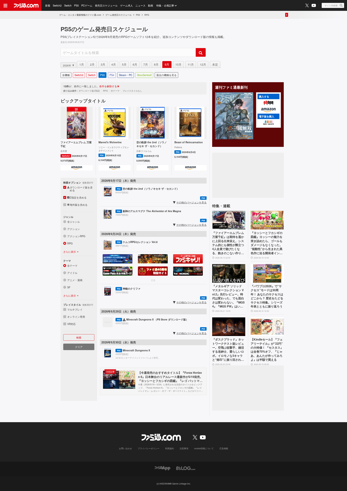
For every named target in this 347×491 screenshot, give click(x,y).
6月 (135, 64)
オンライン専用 (76, 316)
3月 (103, 64)
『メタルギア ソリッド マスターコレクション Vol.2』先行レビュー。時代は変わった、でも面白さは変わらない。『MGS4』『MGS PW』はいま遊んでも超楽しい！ (228, 296)
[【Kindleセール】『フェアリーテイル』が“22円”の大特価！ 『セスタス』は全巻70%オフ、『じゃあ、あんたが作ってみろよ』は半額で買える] (267, 326)
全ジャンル (73, 221)
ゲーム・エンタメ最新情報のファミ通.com (80, 14)
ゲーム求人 (126, 5)
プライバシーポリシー (148, 448)
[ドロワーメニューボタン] (5, 5)
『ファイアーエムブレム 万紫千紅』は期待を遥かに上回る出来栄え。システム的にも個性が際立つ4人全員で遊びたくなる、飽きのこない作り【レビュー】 (228, 243)
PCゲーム (86, 5)
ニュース (140, 5)
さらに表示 (69, 251)
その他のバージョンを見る (191, 202)
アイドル (72, 272)
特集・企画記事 (165, 5)
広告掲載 (223, 448)
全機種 (66, 75)
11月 (191, 64)
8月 (156, 64)
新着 (47, 5)
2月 (92, 64)
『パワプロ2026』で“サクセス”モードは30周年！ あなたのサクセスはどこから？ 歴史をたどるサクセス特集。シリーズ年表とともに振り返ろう (267, 296)
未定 (215, 64)
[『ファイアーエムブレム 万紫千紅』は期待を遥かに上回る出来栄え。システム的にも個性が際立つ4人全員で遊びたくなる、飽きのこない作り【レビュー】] (228, 220)
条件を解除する (108, 86)
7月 (145, 64)
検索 (78, 337)
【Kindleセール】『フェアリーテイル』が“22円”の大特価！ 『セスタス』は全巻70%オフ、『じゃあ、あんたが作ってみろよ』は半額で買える (267, 349)
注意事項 (184, 448)
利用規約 (169, 448)
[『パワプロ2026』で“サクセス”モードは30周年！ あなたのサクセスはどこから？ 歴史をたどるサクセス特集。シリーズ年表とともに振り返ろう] (267, 273)
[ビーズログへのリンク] (185, 468)
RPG (70, 243)
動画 (150, 5)
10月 (178, 64)
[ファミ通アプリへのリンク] (162, 468)
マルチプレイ (74, 309)
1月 (81, 64)
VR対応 (71, 323)
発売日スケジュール (106, 5)
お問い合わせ (125, 448)
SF (68, 287)
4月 (113, 64)
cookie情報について (204, 448)
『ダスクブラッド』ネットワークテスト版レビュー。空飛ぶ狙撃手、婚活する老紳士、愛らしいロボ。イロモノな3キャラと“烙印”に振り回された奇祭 (228, 349)
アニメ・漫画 (74, 280)
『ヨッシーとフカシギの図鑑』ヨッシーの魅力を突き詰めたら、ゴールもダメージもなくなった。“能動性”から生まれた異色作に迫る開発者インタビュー (266, 243)
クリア (79, 347)
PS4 (112, 75)
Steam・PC (125, 75)
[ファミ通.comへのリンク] (26, 5)
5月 (124, 64)
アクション (73, 228)
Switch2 (57, 5)
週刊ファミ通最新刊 (231, 87)
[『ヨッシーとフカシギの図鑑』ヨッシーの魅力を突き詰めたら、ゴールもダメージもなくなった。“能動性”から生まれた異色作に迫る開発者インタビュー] (267, 220)
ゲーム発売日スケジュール (119, 14)
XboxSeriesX (144, 75)
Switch (68, 5)
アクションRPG (76, 236)
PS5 (76, 5)
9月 (167, 64)
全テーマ (72, 265)
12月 (203, 64)
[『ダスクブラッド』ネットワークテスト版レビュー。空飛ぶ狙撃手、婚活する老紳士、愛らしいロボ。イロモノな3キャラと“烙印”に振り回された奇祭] (228, 326)
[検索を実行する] (201, 52)
